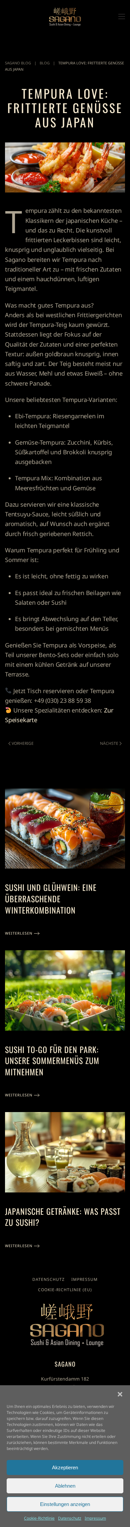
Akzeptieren (65, 1467)
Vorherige (23, 743)
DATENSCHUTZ (48, 1279)
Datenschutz (69, 1518)
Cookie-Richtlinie (39, 1518)
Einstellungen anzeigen (65, 1504)
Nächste (109, 743)
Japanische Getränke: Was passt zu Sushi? (63, 1216)
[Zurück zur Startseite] (65, 16)
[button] (120, 1393)
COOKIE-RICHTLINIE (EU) (65, 1290)
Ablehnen (65, 1486)
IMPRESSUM (84, 1279)
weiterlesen (18, 933)
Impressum (95, 1518)
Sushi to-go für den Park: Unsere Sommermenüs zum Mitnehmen (52, 1060)
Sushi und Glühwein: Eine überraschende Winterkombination (51, 898)
